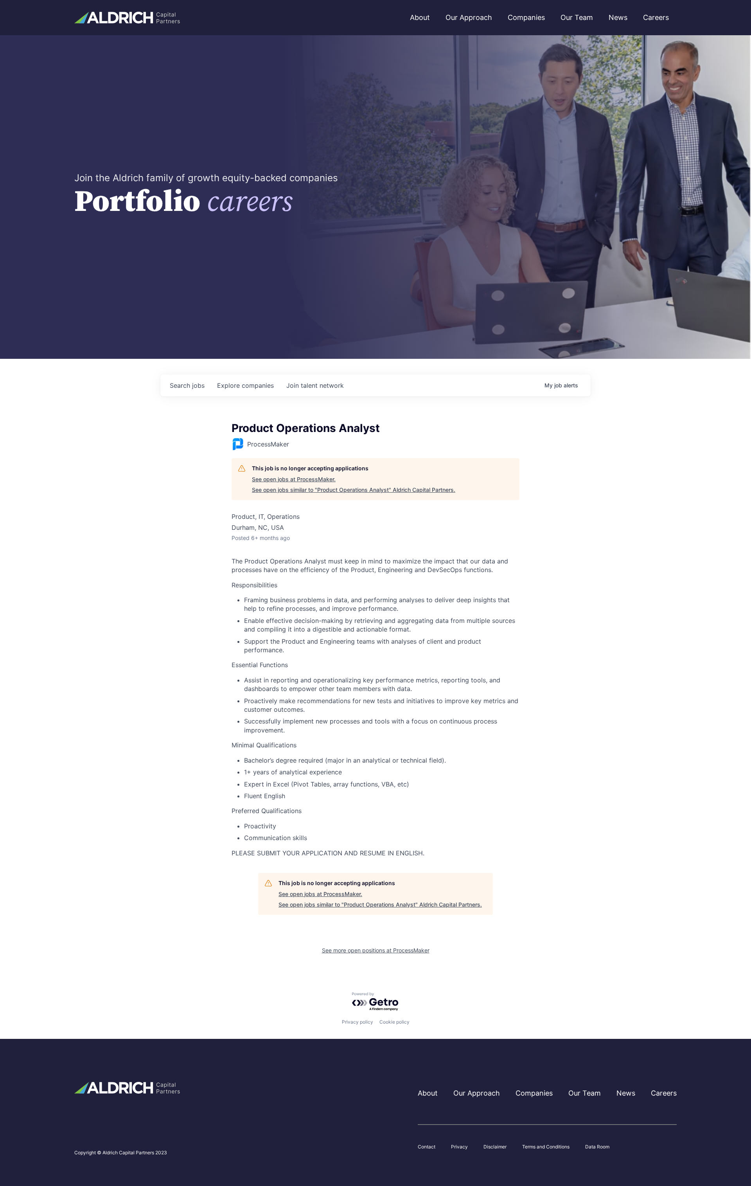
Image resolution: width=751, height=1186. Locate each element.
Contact (426, 1147)
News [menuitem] (618, 17)
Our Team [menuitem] (577, 17)
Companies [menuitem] (526, 17)
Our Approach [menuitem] (469, 17)
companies (245, 385)
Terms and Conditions (546, 1147)
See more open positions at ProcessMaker (375, 950)
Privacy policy (357, 1022)
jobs (187, 385)
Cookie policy (394, 1022)
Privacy (459, 1147)
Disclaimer (495, 1147)
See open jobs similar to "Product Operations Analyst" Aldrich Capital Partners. (353, 489)
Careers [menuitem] (656, 17)
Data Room (597, 1147)
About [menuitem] (420, 17)
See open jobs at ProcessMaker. (294, 479)
